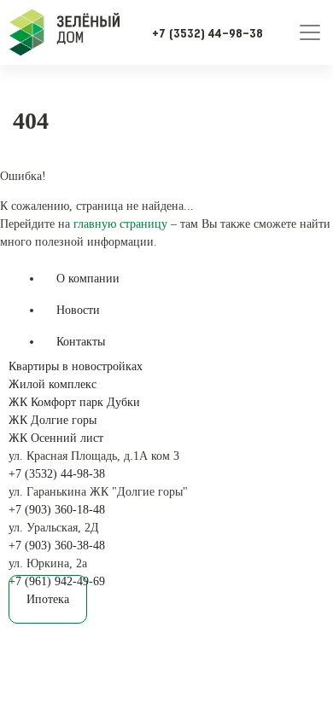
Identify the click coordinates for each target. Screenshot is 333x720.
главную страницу (120, 224)
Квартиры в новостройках (76, 366)
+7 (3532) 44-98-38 (57, 473)
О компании (88, 278)
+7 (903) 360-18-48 (57, 509)
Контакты (80, 341)
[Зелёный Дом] (64, 32)
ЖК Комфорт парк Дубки (74, 402)
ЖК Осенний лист (56, 438)
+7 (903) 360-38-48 (57, 545)
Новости (78, 310)
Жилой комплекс (52, 384)
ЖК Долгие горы (52, 420)
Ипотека (47, 599)
